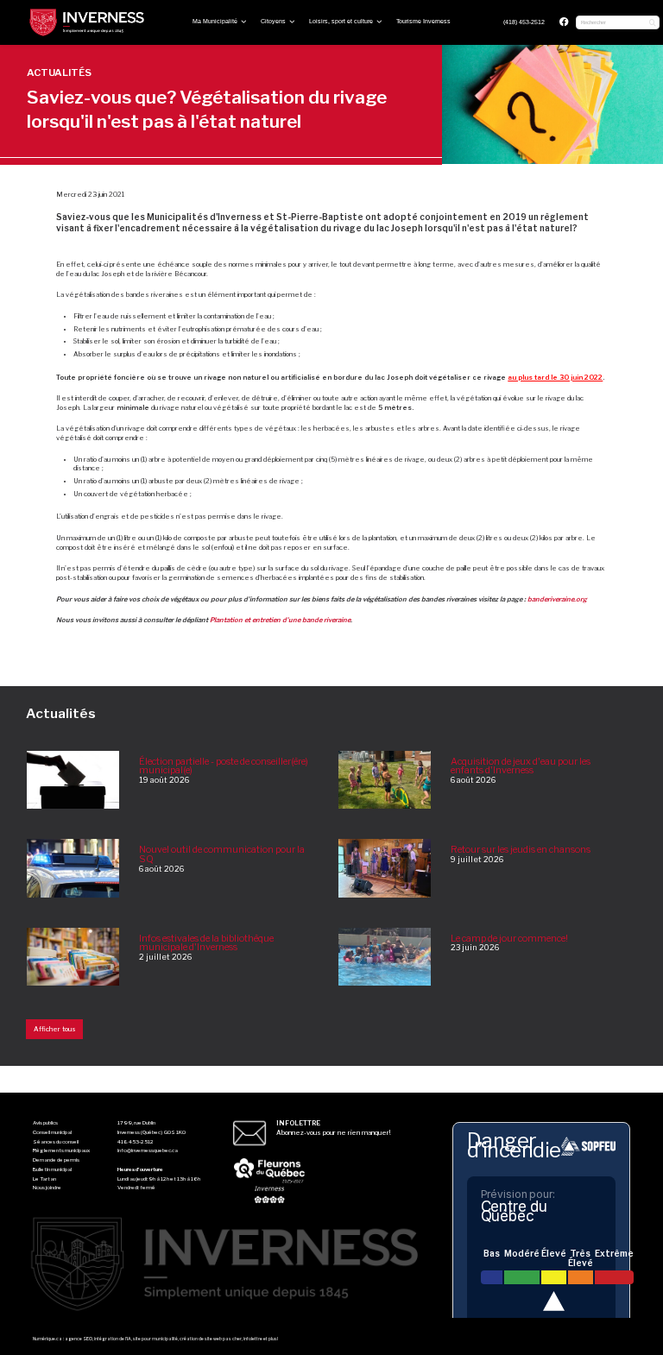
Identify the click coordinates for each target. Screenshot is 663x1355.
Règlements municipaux (61, 1150)
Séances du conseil (56, 1141)
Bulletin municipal (52, 1169)
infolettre (252, 1338)
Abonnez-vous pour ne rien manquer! (333, 1128)
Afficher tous (55, 1029)
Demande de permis (56, 1159)
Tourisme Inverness (423, 21)
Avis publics (45, 1122)
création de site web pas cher (211, 1338)
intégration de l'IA (112, 1338)
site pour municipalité (155, 1338)
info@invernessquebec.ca (147, 1150)
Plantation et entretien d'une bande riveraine (280, 620)
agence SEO (78, 1338)
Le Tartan (44, 1178)
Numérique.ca (47, 1338)
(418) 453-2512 (524, 22)
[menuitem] (524, 22)
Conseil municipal (52, 1132)
